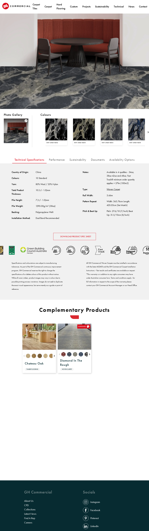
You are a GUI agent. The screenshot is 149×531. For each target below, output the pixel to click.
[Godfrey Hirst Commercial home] (16, 6)
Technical (119, 6)
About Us (28, 500)
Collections (29, 509)
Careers (28, 522)
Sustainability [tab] (77, 160)
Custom (74, 6)
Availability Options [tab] (121, 160)
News (131, 6)
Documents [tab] (98, 160)
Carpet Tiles (36, 6)
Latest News (30, 513)
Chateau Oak (34, 363)
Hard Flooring (60, 6)
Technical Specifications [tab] (29, 160)
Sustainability (102, 6)
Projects (86, 6)
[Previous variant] (42, 132)
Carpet (48, 6)
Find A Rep (29, 518)
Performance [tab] (57, 160)
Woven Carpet (113, 189)
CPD (26, 505)
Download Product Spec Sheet (75, 236)
